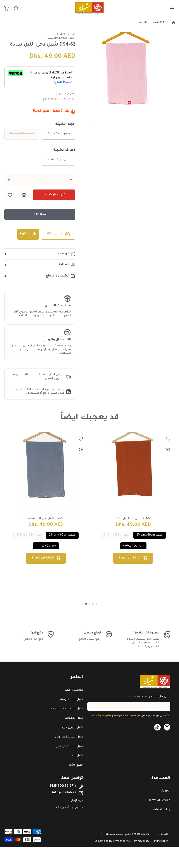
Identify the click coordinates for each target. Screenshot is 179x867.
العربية (164, 833)
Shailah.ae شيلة (57, 38)
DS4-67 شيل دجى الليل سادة (133, 518)
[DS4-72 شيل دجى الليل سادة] (45, 473)
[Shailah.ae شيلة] (89, 8)
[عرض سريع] (80, 449)
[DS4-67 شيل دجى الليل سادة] (133, 473)
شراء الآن (39, 214)
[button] (6, 8)
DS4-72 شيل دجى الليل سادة (46, 518)
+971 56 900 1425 (63, 786)
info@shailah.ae (64, 793)
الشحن (58, 99)
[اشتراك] (92, 706)
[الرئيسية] (173, 22)
